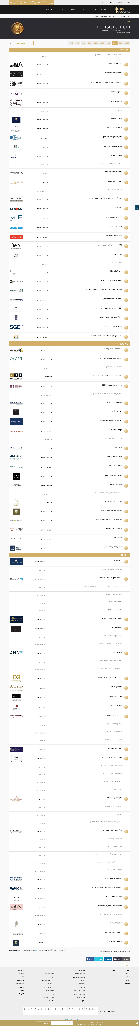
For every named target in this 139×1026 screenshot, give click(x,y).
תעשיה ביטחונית (49, 997)
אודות (128, 2)
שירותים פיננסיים (49, 987)
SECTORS (79, 970)
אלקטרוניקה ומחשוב (79, 977)
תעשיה (52, 994)
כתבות (61, 9)
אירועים (49, 9)
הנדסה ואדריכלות (79, 991)
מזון (83, 1001)
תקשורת (51, 1001)
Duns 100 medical (79, 974)
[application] (100, 9)
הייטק (83, 987)
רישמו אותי (44, 1023)
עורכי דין (51, 977)
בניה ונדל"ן (81, 984)
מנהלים (73, 9)
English (119, 2)
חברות (84, 9)
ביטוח (83, 980)
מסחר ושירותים (49, 974)
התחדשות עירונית (79, 994)
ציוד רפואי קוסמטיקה (48, 980)
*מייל (71, 1023)
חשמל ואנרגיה (80, 997)
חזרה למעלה (126, 964)
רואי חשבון (51, 984)
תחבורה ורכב (50, 991)
